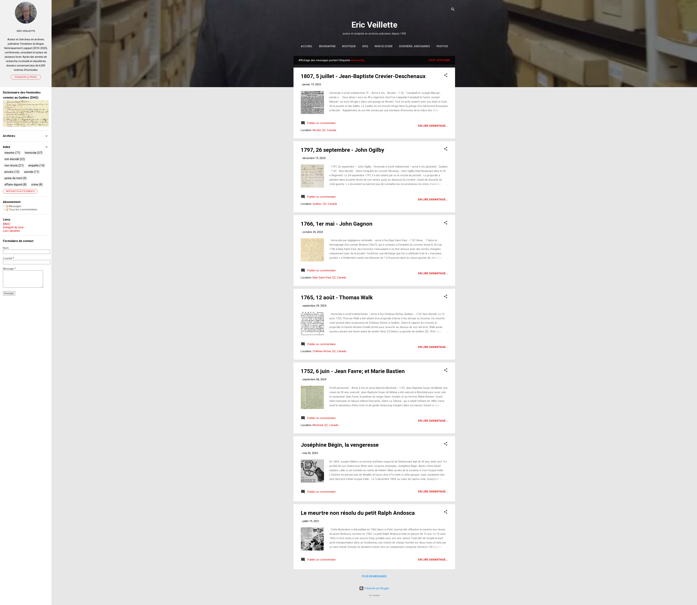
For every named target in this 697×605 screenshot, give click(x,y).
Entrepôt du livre (13, 227)
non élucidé (14, 159)
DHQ (365, 46)
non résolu (14, 165)
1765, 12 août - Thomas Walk (337, 297)
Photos (442, 46)
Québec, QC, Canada (325, 203)
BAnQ (6, 224)
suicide (31, 172)
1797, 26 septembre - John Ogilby (342, 150)
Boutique (349, 46)
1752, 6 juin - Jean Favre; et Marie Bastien (353, 371)
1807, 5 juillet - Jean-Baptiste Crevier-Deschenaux (363, 76)
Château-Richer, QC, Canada (329, 351)
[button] (445, 76)
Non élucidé (384, 46)
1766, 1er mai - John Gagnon (336, 224)
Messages (14, 206)
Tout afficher (439, 60)
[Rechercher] (453, 9)
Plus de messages (374, 576)
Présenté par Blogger (376, 588)
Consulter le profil (26, 77)
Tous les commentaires (22, 209)
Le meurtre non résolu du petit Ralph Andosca (358, 513)
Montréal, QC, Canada (325, 425)
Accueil (307, 46)
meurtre (12, 152)
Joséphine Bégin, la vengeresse (340, 445)
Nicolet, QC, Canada (324, 130)
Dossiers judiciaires (414, 46)
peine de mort (15, 178)
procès (11, 172)
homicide (33, 152)
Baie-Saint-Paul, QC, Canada (329, 277)
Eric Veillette (374, 25)
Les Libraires (11, 231)
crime (36, 184)
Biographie (327, 46)
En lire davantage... (433, 125)
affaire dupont (15, 184)
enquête (36, 165)
